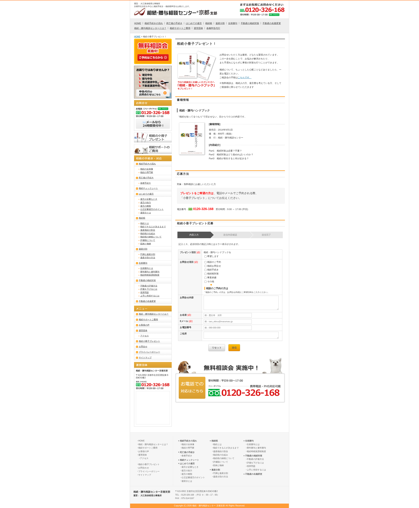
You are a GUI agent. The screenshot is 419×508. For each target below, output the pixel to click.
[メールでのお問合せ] (153, 127)
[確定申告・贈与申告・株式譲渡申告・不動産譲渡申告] (153, 96)
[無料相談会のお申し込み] (153, 59)
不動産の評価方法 (148, 286)
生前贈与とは (146, 268)
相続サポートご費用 (180, 28)
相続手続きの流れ (154, 23)
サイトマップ (145, 357)
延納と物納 (145, 244)
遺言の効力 (145, 202)
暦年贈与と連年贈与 (149, 272)
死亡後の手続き (174, 23)
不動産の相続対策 (250, 23)
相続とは (144, 223)
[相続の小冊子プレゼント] (153, 140)
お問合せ (143, 346)
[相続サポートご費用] (153, 152)
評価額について (147, 240)
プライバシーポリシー (149, 352)
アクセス (144, 336)
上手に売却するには (149, 296)
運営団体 (198, 28)
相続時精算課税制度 (149, 275)
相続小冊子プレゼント (149, 341)
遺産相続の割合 (147, 230)
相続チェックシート (148, 188)
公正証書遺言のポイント (152, 209)
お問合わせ (143, 468)
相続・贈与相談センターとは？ (150, 28)
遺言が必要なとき (148, 199)
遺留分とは (145, 213)
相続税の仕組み (147, 233)
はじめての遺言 (194, 23)
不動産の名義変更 (272, 23)
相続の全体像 (146, 169)
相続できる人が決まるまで (153, 227)
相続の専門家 (146, 172)
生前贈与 (232, 23)
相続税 (208, 23)
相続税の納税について (151, 237)
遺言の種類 (145, 206)
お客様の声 (144, 325)
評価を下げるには (148, 289)
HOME (137, 23)
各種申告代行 (213, 28)
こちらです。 (245, 77)
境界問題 (144, 292)
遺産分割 (220, 23)
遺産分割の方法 (147, 258)
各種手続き (145, 183)
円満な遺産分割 (147, 254)
